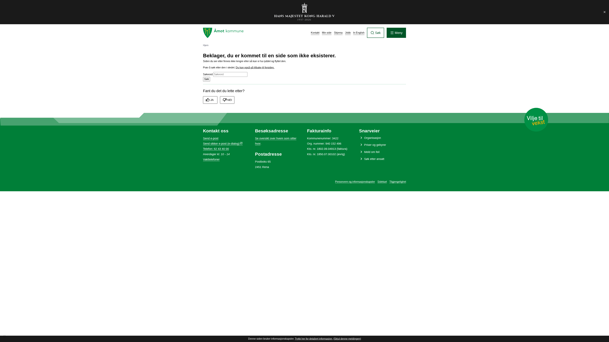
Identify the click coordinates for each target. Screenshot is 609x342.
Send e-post (210, 138)
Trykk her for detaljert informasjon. (314, 338)
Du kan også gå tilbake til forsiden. (255, 67)
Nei (229, 99)
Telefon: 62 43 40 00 (216, 148)
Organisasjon (372, 137)
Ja (212, 99)
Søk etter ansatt (374, 159)
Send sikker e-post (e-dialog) (221, 143)
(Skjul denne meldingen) (347, 338)
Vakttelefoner (211, 159)
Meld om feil (372, 152)
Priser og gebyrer (375, 144)
